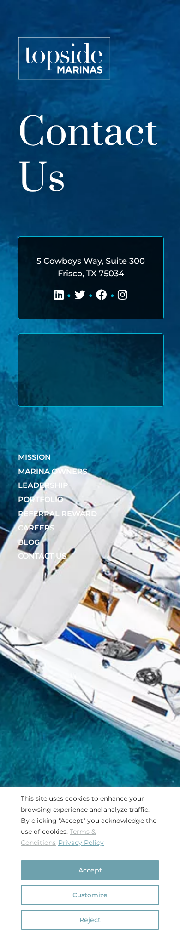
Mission (34, 457)
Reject (90, 920)
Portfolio (40, 499)
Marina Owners (52, 471)
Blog (29, 542)
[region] (90, 861)
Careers (36, 528)
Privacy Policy (81, 842)
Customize (90, 895)
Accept (90, 870)
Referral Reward (57, 513)
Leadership (43, 485)
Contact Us (42, 556)
